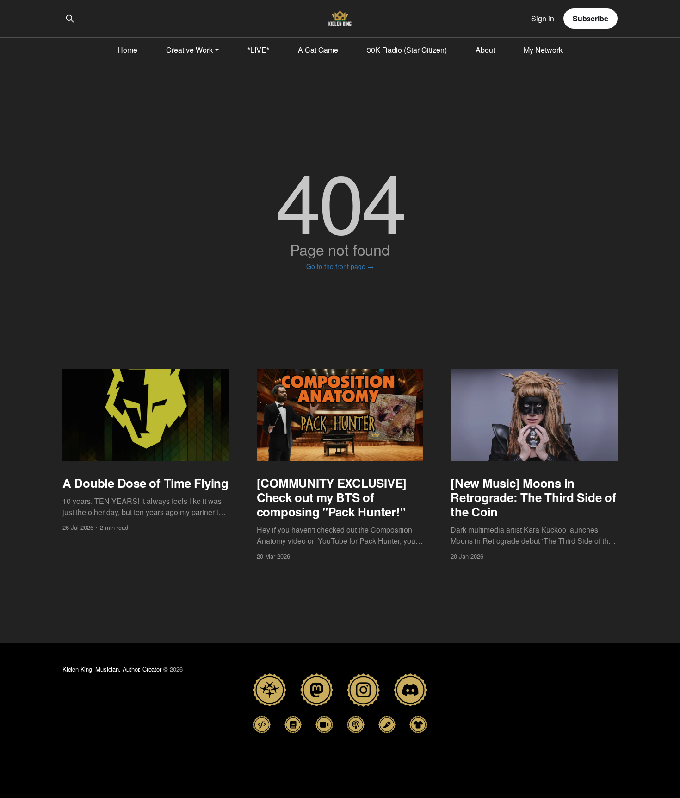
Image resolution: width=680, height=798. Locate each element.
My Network (543, 49)
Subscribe (590, 18)
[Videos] (324, 724)
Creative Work (189, 49)
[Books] (293, 724)
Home (127, 49)
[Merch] (418, 724)
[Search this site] (69, 18)
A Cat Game (318, 49)
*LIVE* (258, 49)
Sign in (542, 19)
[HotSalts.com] (387, 724)
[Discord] (410, 689)
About (485, 49)
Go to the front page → (340, 266)
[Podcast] (356, 724)
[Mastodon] (316, 689)
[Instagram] (363, 689)
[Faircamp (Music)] (262, 724)
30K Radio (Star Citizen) (407, 49)
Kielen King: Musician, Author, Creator (111, 669)
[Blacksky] (269, 689)
